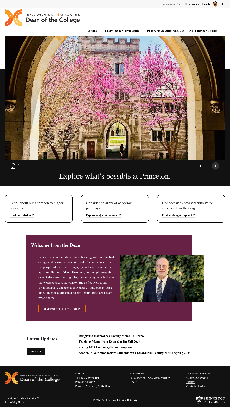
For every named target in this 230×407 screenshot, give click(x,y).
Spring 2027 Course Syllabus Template (105, 347)
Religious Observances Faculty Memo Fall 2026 (111, 336)
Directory (190, 381)
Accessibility (14, 402)
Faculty (206, 4)
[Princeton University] (215, 4)
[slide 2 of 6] (115, 101)
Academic (197, 373)
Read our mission (20, 215)
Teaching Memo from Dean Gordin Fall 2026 (109, 341)
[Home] (42, 17)
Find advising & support (177, 215)
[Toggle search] (222, 4)
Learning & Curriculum (122, 30)
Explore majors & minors (102, 215)
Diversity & (20, 398)
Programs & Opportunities (165, 30)
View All (36, 351)
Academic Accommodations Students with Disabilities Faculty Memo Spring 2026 (134, 353)
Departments (192, 4)
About (92, 30)
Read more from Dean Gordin (62, 308)
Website (195, 386)
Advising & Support (203, 30)
